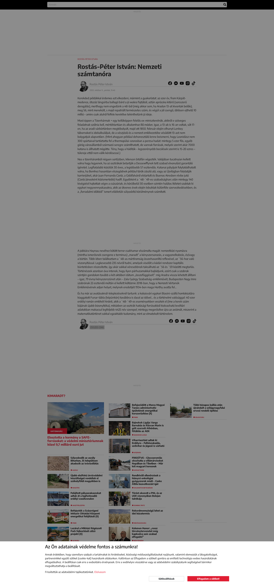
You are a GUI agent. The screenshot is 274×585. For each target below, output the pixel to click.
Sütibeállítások (166, 578)
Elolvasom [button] (100, 572)
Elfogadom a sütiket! (208, 578)
